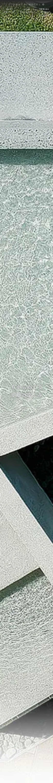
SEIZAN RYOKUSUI (44, 12)
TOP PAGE (9, 10)
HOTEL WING (26, 10)
